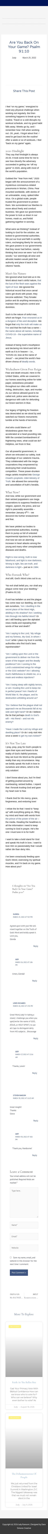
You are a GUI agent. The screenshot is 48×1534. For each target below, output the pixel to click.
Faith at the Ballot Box (24, 1382)
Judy (17, 959)
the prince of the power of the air (22, 819)
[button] (24, 20)
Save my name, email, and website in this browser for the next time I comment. (23, 1261)
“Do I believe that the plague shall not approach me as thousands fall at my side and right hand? (24, 708)
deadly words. (29, 361)
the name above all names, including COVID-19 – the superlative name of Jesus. (23, 334)
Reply (35, 946)
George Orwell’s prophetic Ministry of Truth (23, 478)
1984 (35, 567)
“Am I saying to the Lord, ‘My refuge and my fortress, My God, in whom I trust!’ (23, 636)
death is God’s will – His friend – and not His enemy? (22, 718)
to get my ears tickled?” (30, 736)
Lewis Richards (19, 1003)
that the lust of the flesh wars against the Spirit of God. (23, 283)
